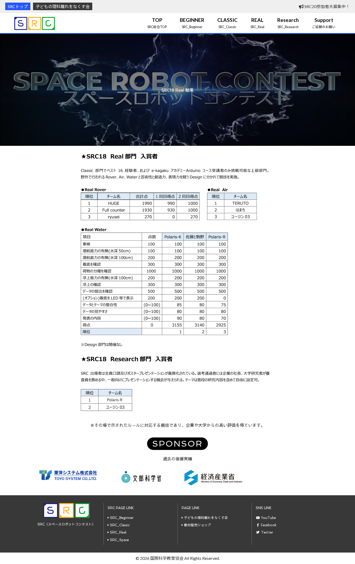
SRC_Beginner (192, 23)
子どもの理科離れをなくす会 (63, 6)
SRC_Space (119, 540)
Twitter (267, 532)
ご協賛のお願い (324, 23)
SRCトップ (18, 6)
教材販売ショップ (197, 525)
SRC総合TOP (157, 23)
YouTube (268, 518)
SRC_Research (288, 23)
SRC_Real (257, 23)
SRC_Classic (227, 23)
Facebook (269, 525)
